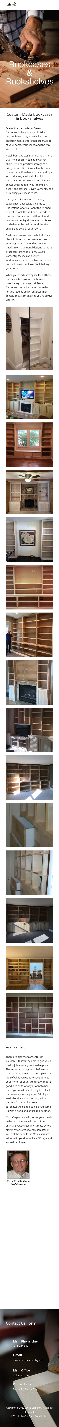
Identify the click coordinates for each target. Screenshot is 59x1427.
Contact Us (29, 1274)
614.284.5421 (29, 31)
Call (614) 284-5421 (29, 1261)
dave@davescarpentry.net (28, 1360)
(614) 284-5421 (21, 1345)
